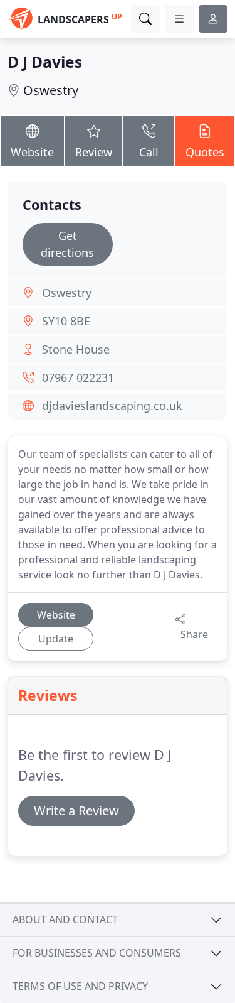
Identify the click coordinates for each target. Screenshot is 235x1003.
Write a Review (76, 810)
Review (93, 152)
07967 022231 (78, 377)
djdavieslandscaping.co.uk (112, 405)
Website (32, 152)
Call (149, 152)
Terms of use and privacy (80, 986)
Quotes (204, 152)
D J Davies (45, 62)
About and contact (65, 919)
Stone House (76, 349)
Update (55, 639)
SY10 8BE (66, 320)
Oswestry (50, 90)
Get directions (67, 244)
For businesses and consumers (97, 953)
